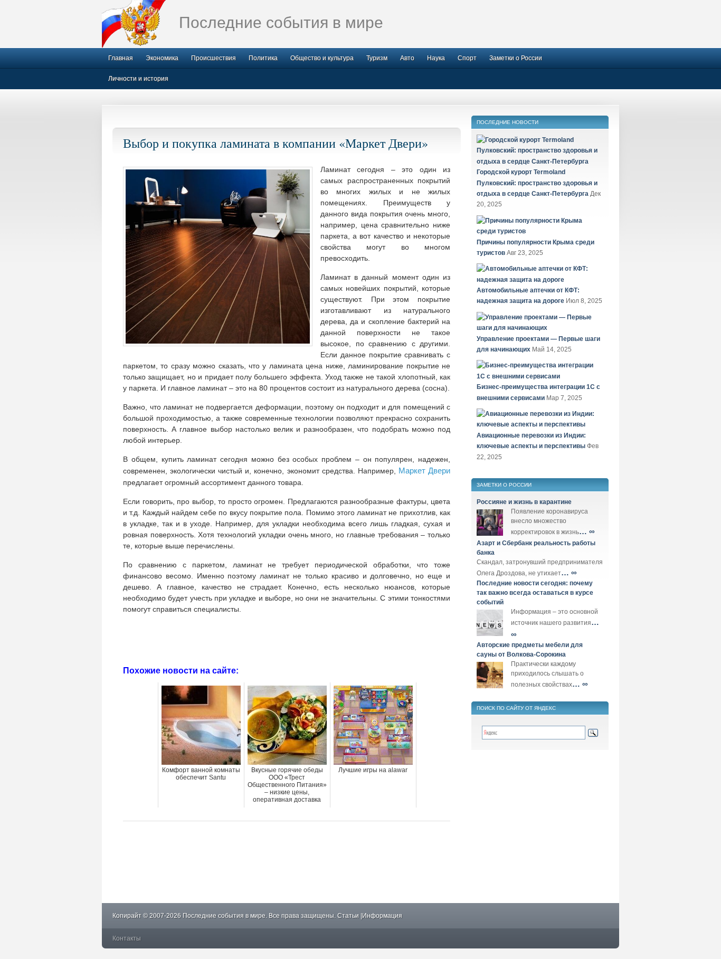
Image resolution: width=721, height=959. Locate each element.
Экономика (162, 58)
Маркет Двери (424, 470)
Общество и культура (322, 58)
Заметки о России (515, 58)
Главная (120, 58)
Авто (407, 58)
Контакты (126, 938)
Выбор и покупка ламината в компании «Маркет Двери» (275, 143)
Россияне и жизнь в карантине (524, 502)
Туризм (376, 58)
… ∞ (587, 531)
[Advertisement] (286, 638)
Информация (382, 915)
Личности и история (138, 78)
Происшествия (213, 58)
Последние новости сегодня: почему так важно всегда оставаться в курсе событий (535, 593)
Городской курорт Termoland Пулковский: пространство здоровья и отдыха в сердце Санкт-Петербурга (537, 182)
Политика (263, 58)
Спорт (467, 58)
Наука (436, 58)
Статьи (348, 915)
